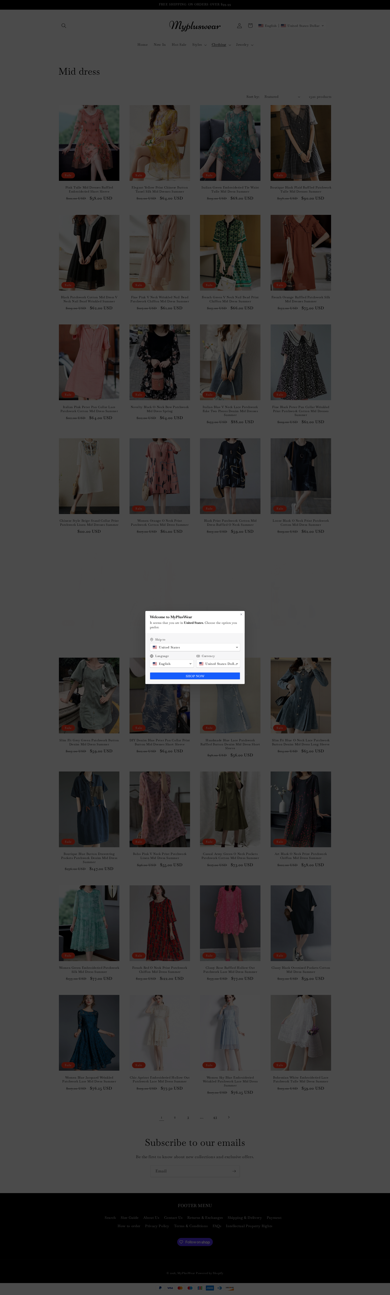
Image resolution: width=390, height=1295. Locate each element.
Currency (208, 656)
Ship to (160, 639)
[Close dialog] (241, 614)
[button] (195, 647)
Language (162, 656)
